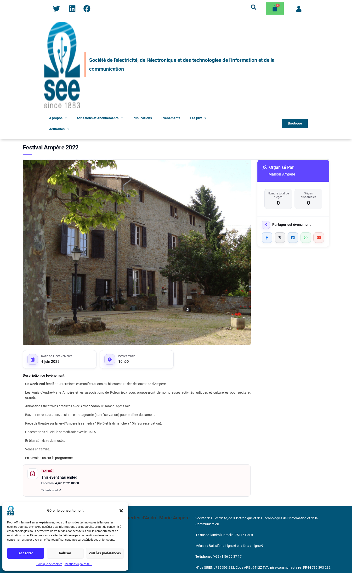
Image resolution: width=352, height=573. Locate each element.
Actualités (57, 129)
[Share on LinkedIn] (293, 237)
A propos (55, 118)
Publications (142, 118)
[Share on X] (280, 237)
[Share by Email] (318, 237)
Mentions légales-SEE (78, 564)
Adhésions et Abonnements (98, 118)
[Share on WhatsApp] (306, 237)
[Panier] (275, 8)
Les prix (196, 118)
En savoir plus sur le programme (49, 458)
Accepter (25, 553)
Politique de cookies (49, 564)
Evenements (170, 118)
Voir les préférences (105, 553)
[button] (121, 510)
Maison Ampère (281, 174)
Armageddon (90, 406)
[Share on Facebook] (267, 237)
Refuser (65, 553)
